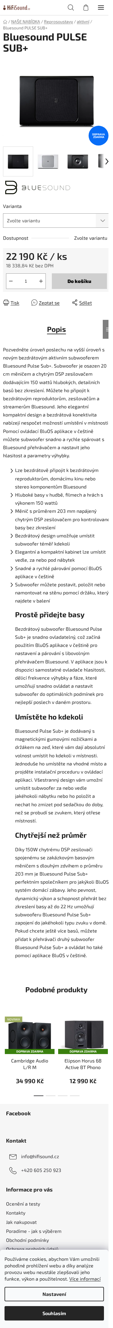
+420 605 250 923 (41, 1170)
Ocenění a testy (23, 1203)
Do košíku (79, 281)
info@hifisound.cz (40, 1156)
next (106, 1031)
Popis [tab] (56, 329)
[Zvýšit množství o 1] (41, 281)
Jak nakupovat (21, 1222)
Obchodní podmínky (27, 1240)
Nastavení (54, 1294)
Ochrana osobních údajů (32, 1249)
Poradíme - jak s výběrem (33, 1231)
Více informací (85, 1278)
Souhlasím (54, 1313)
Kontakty (15, 1212)
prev (6, 1031)
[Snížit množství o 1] (10, 281)
